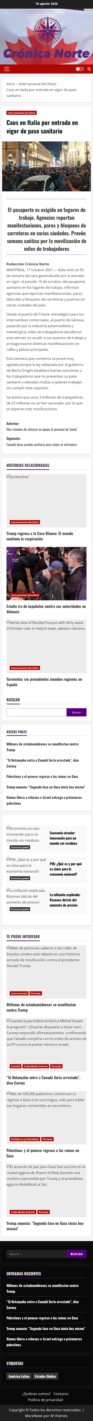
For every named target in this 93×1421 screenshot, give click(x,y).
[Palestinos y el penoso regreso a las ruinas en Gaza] (46, 1117)
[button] (6, 69)
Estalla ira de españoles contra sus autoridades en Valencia (46, 608)
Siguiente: (41, 441)
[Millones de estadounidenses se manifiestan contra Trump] (46, 972)
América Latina (19, 1376)
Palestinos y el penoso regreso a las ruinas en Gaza (42, 776)
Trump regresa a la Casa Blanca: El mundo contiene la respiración (39, 535)
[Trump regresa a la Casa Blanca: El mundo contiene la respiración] (46, 500)
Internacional (19, 993)
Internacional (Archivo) (21, 112)
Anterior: (41, 426)
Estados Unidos (45, 1376)
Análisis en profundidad (25, 1139)
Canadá (15, 1066)
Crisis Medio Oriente (36, 1066)
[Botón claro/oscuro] (80, 69)
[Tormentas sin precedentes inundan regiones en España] (46, 646)
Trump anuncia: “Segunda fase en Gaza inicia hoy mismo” (45, 787)
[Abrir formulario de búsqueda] (89, 69)
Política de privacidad (45, 1399)
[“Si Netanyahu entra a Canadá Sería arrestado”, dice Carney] (46, 1045)
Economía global (20, 847)
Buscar (13, 699)
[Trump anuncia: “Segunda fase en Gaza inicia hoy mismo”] (46, 1190)
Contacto (61, 1393)
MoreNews (34, 1415)
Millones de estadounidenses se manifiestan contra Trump (41, 1007)
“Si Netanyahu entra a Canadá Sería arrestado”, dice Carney (43, 1080)
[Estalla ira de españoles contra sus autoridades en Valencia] (46, 573)
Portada (36, 993)
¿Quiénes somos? (36, 1393)
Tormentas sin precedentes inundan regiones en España (44, 681)
